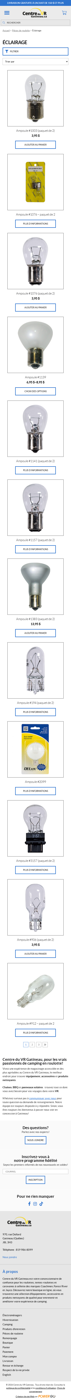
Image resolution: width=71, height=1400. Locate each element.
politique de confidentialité (18, 1388)
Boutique (8, 1342)
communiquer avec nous (42, 1098)
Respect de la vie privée (16, 1370)
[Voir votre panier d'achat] (64, 13)
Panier (6, 1347)
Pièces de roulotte (21, 30)
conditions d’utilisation (46, 1388)
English (7, 1374)
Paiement (8, 1351)
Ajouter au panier (35, 144)
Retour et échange (13, 1365)
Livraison (8, 1360)
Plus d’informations (35, 223)
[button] (7, 13)
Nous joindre (35, 1140)
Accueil (6, 30)
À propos (10, 1271)
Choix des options (35, 391)
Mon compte (10, 1356)
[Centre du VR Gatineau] (35, 13)
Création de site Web (25, 1396)
